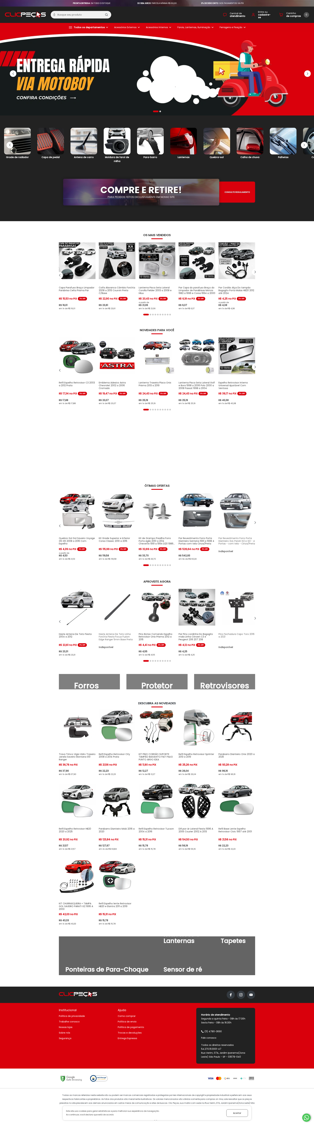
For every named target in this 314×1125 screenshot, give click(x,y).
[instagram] (241, 995)
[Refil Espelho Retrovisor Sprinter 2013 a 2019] (197, 742)
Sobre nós (64, 1032)
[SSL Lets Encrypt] (99, 1078)
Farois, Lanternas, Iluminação (193, 27)
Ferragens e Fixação (231, 27)
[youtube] (251, 995)
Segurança (65, 1038)
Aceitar (237, 1113)
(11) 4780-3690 (213, 1031)
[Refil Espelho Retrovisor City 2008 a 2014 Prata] (117, 742)
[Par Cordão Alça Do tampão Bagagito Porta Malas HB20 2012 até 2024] (236, 276)
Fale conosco (208, 1037)
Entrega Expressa (127, 1038)
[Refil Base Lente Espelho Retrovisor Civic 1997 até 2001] (236, 817)
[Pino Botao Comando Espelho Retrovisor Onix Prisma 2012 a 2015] (157, 622)
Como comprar (127, 1016)
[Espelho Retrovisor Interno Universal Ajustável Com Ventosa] (236, 371)
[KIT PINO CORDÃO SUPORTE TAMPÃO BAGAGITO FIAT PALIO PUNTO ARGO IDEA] (157, 742)
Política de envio (127, 1021)
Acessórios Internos (157, 27)
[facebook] (231, 995)
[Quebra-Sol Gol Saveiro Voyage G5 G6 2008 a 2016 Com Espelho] (77, 526)
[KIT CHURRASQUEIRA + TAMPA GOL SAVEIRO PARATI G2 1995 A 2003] (77, 891)
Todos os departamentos (89, 27)
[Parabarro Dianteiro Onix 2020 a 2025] (236, 742)
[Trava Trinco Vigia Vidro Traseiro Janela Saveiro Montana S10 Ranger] (77, 742)
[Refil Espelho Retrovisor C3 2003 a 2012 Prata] (77, 371)
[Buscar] (106, 15)
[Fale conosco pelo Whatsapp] (306, 1118)
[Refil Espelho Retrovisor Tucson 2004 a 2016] (157, 817)
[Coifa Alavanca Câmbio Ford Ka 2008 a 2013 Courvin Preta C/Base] (117, 276)
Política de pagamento (131, 1027)
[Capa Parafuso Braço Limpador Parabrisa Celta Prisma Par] (77, 276)
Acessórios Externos (125, 27)
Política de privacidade (72, 1016)
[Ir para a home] (25, 15)
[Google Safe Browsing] (71, 1078)
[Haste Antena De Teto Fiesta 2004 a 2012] (77, 622)
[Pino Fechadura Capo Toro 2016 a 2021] (236, 622)
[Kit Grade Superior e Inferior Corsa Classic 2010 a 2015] (117, 526)
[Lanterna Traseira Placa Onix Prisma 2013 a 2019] (157, 371)
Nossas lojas (65, 1027)
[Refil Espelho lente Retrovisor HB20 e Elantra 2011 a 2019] (117, 891)
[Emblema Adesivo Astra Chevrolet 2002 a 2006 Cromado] (117, 371)
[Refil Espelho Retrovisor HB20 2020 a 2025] (77, 817)
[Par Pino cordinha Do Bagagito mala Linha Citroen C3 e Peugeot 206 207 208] (197, 622)
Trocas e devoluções (130, 1032)
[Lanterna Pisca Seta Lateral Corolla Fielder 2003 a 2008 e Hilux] (157, 276)
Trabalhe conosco (69, 1021)
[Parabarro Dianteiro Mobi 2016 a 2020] (117, 817)
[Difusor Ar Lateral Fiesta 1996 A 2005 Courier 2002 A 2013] (197, 817)
